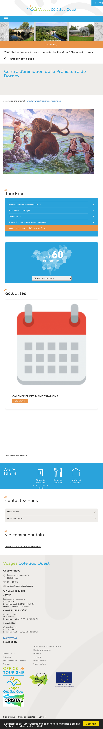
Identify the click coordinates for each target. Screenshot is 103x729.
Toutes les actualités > (16, 456)
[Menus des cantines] (58, 472)
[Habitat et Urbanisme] (75, 472)
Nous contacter (15, 519)
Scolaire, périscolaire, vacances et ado (48, 646)
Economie (37, 653)
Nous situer (13, 512)
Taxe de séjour (9, 653)
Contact (6, 664)
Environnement (39, 660)
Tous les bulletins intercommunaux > (23, 547)
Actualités (7, 657)
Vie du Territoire (39, 664)
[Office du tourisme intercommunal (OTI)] (40, 472)
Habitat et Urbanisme (42, 650)
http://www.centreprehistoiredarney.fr (44, 101)
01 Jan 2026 (20, 401)
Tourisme (37, 657)
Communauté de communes (14, 660)
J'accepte (91, 723)
